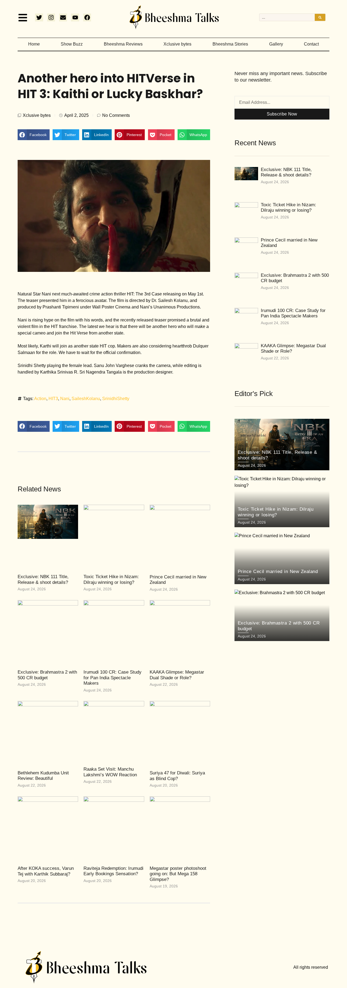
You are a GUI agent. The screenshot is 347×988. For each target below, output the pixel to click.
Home (34, 44)
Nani (64, 398)
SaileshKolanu (86, 398)
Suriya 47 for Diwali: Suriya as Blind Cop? (177, 775)
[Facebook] (87, 17)
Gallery (276, 44)
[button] (34, 134)
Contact (311, 44)
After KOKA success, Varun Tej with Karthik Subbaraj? (46, 871)
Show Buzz (72, 44)
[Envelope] (63, 17)
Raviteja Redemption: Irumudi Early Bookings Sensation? (113, 871)
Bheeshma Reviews (123, 44)
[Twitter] (39, 17)
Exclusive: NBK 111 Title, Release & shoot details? (43, 579)
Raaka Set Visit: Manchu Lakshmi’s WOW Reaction (110, 772)
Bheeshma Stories (230, 44)
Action (40, 398)
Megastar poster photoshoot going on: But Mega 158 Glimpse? (178, 874)
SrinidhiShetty (115, 398)
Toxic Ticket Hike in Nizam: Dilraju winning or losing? (111, 579)
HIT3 (53, 398)
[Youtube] (75, 17)
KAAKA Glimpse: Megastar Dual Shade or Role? (177, 675)
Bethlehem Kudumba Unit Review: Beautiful (43, 775)
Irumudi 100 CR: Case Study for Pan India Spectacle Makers (112, 678)
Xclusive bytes (177, 44)
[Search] (320, 17)
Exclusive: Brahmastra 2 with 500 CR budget (47, 675)
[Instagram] (51, 17)
